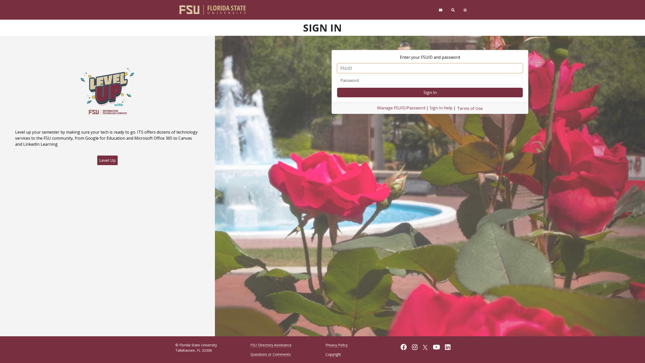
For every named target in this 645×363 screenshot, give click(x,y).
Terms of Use (470, 108)
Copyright (333, 354)
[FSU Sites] (465, 10)
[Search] (453, 10)
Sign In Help (441, 108)
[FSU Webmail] (440, 10)
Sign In (430, 92)
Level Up (107, 160)
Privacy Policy (337, 345)
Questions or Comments (270, 354)
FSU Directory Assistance (271, 345)
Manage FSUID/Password (401, 108)
